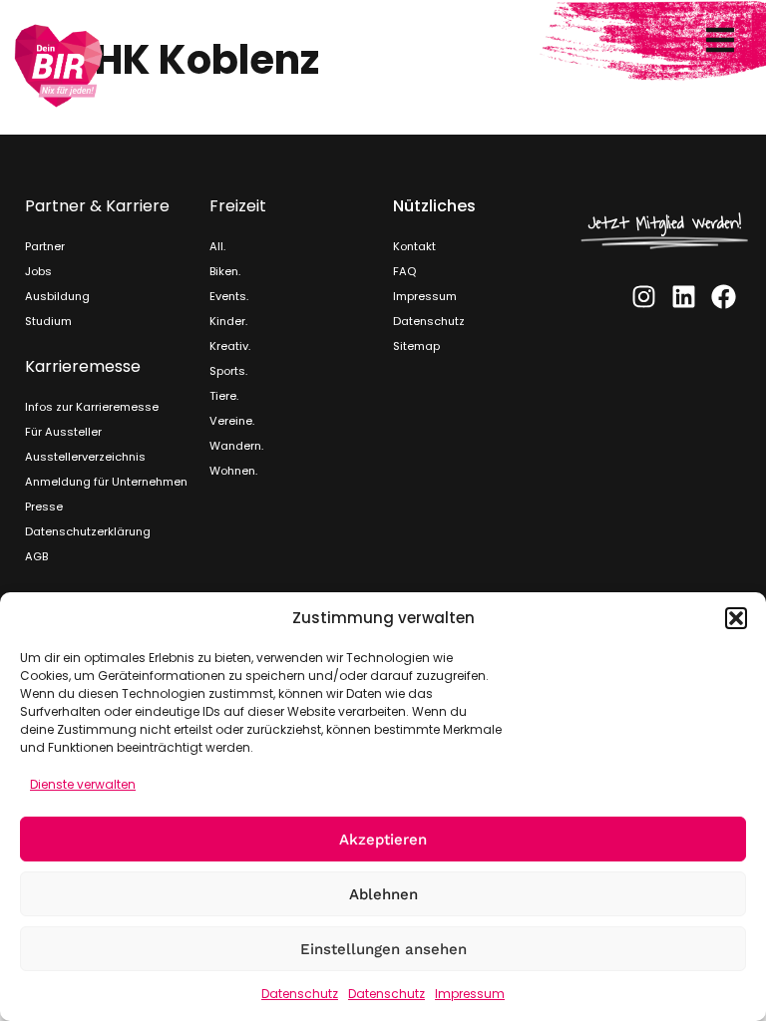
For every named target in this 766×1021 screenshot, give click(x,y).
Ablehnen (383, 894)
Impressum (470, 993)
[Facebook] (723, 296)
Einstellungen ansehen (383, 949)
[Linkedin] (683, 296)
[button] (736, 618)
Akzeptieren (383, 840)
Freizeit (237, 205)
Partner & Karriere (97, 205)
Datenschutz (299, 993)
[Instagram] (643, 296)
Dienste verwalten (83, 784)
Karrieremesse (83, 366)
